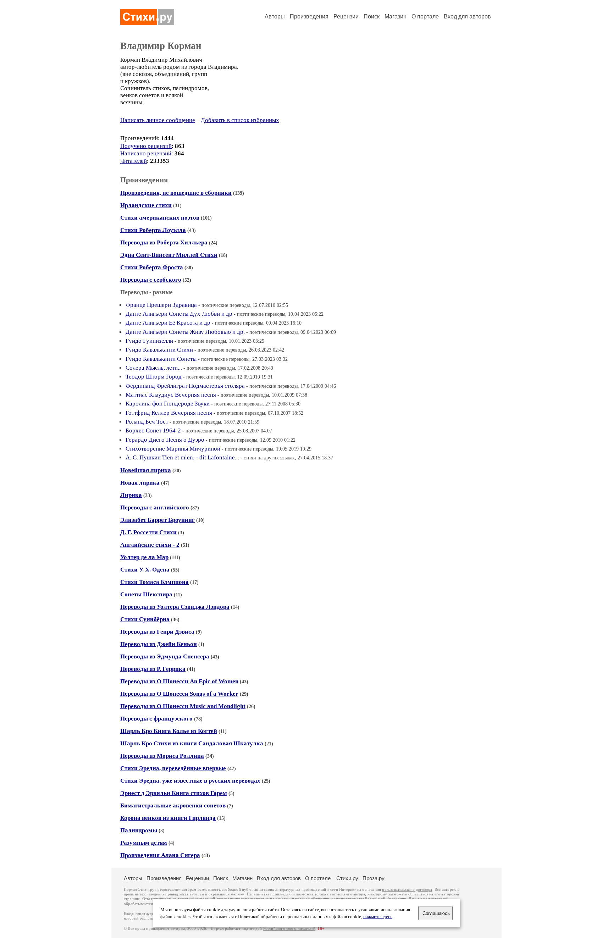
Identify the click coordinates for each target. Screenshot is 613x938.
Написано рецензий (145, 153)
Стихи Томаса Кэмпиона (154, 582)
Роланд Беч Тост (147, 421)
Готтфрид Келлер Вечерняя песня (169, 412)
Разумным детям (143, 842)
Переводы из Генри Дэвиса (157, 631)
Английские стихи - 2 (150, 544)
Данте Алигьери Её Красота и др (168, 322)
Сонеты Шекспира (146, 594)
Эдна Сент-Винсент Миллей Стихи (168, 255)
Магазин (396, 16)
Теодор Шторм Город (154, 376)
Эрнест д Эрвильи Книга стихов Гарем (173, 793)
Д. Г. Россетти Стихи (148, 532)
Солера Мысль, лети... (154, 367)
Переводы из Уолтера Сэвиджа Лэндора (175, 606)
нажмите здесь (377, 916)
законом (237, 894)
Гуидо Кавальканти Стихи (159, 349)
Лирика (131, 495)
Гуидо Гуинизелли (149, 340)
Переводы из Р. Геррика (153, 669)
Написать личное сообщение (157, 120)
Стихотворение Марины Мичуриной (173, 448)
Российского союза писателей (289, 929)
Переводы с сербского (150, 279)
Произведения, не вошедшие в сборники (176, 192)
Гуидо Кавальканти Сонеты (161, 358)
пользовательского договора (407, 890)
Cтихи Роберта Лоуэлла (153, 230)
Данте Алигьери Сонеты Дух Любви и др (179, 313)
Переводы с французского (156, 718)
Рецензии (346, 16)
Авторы (275, 16)
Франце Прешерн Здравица (161, 305)
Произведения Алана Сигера (160, 855)
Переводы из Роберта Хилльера (164, 242)
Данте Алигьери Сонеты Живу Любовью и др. (185, 332)
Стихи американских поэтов (159, 217)
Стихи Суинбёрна (145, 619)
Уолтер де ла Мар (144, 557)
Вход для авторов (467, 16)
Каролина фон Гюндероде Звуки (168, 403)
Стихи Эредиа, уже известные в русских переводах (190, 780)
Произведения (309, 16)
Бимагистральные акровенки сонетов (173, 805)
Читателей (133, 161)
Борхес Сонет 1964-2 (153, 430)
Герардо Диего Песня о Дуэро (165, 439)
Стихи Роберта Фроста (151, 267)
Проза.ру (374, 878)
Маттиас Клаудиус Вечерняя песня (171, 394)
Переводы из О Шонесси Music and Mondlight (182, 706)
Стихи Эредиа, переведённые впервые (173, 768)
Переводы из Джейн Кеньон (158, 644)
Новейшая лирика (145, 470)
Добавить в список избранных (240, 120)
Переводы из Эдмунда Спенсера (164, 656)
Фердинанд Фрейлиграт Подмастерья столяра (185, 385)
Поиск (372, 16)
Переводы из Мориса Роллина (162, 755)
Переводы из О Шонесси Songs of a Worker (179, 693)
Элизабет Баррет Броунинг (157, 520)
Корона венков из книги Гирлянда (168, 818)
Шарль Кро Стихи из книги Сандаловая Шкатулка (191, 743)
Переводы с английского (154, 507)
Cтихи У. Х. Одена (145, 569)
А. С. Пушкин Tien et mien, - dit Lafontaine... (182, 457)
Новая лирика (140, 482)
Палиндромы (138, 830)
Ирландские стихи (146, 205)
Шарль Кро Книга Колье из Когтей (168, 731)
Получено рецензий (146, 146)
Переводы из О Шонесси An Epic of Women (179, 681)
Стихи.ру (347, 878)
